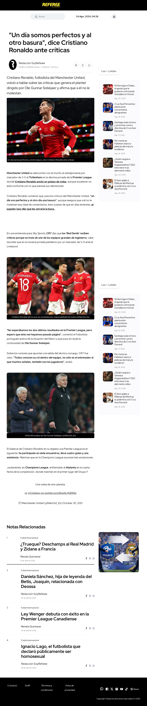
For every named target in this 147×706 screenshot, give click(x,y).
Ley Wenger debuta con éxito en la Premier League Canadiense (55, 616)
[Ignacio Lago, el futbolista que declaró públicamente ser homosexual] (119, 654)
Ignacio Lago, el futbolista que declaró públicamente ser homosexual (50, 651)
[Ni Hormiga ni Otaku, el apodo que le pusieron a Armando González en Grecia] (108, 89)
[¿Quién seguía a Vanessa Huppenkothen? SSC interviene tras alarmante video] (108, 163)
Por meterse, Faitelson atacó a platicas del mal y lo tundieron (123, 145)
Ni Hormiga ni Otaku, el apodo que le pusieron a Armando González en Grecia (124, 90)
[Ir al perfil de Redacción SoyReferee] (13, 64)
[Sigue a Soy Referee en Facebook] (107, 689)
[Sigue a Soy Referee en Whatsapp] (102, 689)
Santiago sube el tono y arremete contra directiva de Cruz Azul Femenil (125, 126)
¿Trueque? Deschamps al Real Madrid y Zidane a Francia (57, 546)
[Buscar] (36, 16)
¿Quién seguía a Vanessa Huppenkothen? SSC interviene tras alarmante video (124, 165)
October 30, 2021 (72, 503)
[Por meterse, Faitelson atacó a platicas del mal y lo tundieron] (108, 144)
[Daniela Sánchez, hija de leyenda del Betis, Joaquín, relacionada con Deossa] (119, 585)
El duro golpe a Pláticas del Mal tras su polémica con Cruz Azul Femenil (125, 184)
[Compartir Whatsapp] (89, 65)
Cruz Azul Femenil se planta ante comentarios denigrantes (124, 108)
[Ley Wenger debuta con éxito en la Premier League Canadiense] (119, 622)
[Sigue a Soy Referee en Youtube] (121, 689)
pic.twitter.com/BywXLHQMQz (58, 493)
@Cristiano (34, 493)
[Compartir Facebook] (76, 65)
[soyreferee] (51, 5)
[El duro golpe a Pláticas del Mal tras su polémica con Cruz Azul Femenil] (108, 184)
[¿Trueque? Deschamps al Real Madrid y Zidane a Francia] (119, 552)
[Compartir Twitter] (83, 65)
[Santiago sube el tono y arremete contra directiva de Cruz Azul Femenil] (108, 126)
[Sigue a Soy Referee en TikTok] (126, 689)
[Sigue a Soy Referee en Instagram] (116, 689)
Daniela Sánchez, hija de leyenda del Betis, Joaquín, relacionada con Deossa (56, 581)
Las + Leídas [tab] (108, 71)
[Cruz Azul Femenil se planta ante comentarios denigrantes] (108, 108)
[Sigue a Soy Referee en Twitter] (111, 689)
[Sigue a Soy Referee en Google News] (134, 689)
